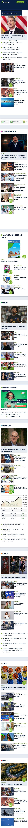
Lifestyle (6, 760)
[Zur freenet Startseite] (5, 1)
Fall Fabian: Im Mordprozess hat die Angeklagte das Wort (12, 43)
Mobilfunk (20, 2)
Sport (5, 303)
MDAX (3, 515)
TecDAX (4, 518)
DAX (3, 513)
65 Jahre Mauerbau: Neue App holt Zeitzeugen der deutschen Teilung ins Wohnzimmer (13, 650)
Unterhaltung (9, 131)
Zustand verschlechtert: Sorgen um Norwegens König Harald (12, 53)
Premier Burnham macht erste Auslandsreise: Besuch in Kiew (11, 48)
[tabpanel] (14, 403)
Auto (4, 663)
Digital (5, 554)
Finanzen (6, 426)
